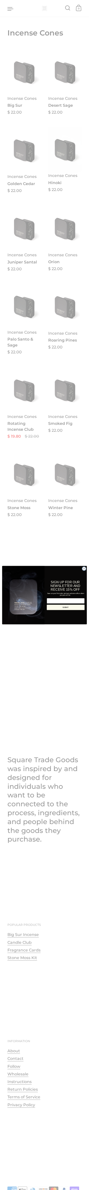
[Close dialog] (84, 568)
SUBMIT (66, 607)
